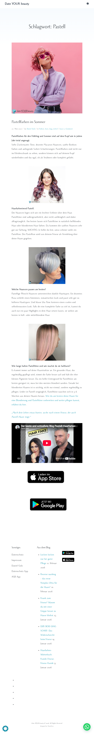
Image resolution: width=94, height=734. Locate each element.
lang (50, 129)
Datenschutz (18, 555)
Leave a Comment (66, 129)
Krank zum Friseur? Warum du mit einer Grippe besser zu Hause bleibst (48, 607)
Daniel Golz (31, 129)
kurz (46, 129)
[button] (5, 728)
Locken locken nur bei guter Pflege (47, 559)
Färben (41, 129)
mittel (55, 129)
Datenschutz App (20, 571)
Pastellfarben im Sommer (28, 122)
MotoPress (50, 726)
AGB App (16, 577)
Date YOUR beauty (17, 4)
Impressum (16, 560)
